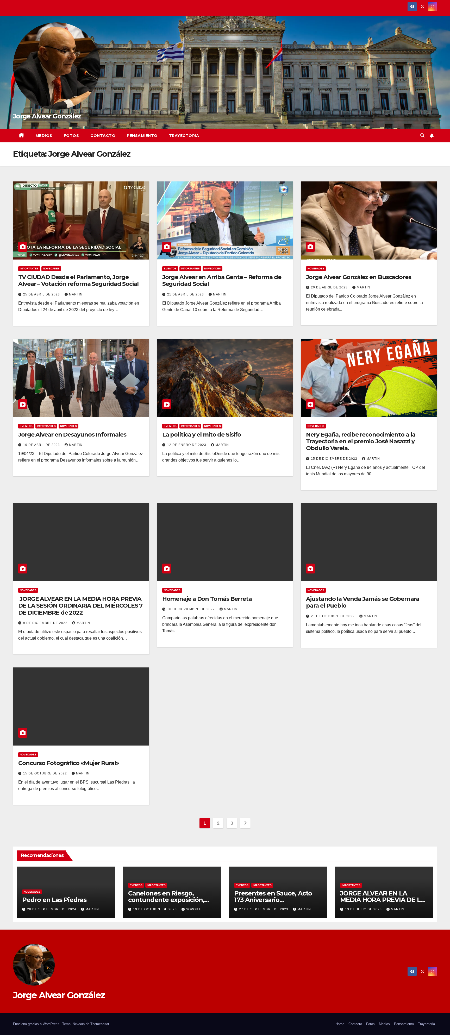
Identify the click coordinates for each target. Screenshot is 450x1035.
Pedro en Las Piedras (54, 900)
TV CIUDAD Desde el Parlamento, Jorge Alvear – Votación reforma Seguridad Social (78, 280)
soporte (194, 909)
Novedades (51, 268)
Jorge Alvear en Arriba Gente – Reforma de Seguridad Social (221, 280)
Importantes (29, 268)
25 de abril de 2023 (42, 294)
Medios (44, 135)
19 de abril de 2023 (42, 445)
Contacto (102, 135)
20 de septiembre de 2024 (52, 909)
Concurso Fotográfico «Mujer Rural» (68, 763)
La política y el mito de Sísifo (201, 434)
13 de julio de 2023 (364, 909)
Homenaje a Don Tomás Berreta (207, 598)
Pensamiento (142, 135)
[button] (422, 135)
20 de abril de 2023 (330, 287)
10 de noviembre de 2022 (191, 609)
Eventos (170, 268)
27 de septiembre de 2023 (264, 909)
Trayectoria (184, 135)
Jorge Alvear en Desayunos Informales (72, 434)
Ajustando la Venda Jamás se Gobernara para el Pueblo (362, 602)
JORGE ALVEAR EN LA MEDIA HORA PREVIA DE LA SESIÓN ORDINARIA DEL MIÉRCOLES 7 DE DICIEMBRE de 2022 (80, 605)
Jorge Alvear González (47, 116)
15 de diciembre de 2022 (334, 458)
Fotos (71, 135)
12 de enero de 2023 (187, 445)
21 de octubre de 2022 (333, 616)
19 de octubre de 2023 (155, 909)
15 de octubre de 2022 (45, 773)
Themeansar (99, 1024)
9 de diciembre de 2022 (45, 623)
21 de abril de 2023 (186, 294)
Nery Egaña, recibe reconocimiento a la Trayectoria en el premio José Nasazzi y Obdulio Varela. (360, 441)
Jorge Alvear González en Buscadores (358, 277)
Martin (76, 294)
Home (339, 1024)
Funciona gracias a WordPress (36, 1024)
